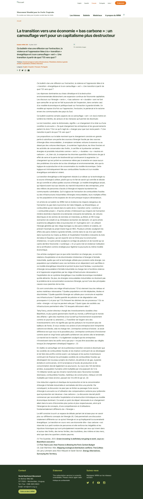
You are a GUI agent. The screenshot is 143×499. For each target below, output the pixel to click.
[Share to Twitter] (22, 70)
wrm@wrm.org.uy (30, 487)
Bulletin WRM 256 (22, 44)
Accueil (19, 21)
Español (86, 3)
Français (94, 3)
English (79, 3)
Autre (109, 3)
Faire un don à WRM (27, 491)
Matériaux (97, 15)
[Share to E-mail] (29, 70)
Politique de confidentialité (61, 480)
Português (102, 3)
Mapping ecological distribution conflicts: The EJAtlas (80, 448)
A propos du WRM (113, 15)
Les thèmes (75, 15)
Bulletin (86, 15)
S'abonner (120, 3)
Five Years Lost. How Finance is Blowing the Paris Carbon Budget (67, 445)
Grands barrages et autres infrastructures (35, 62)
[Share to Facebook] (19, 70)
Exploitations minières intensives (32, 63)
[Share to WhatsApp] (25, 70)
